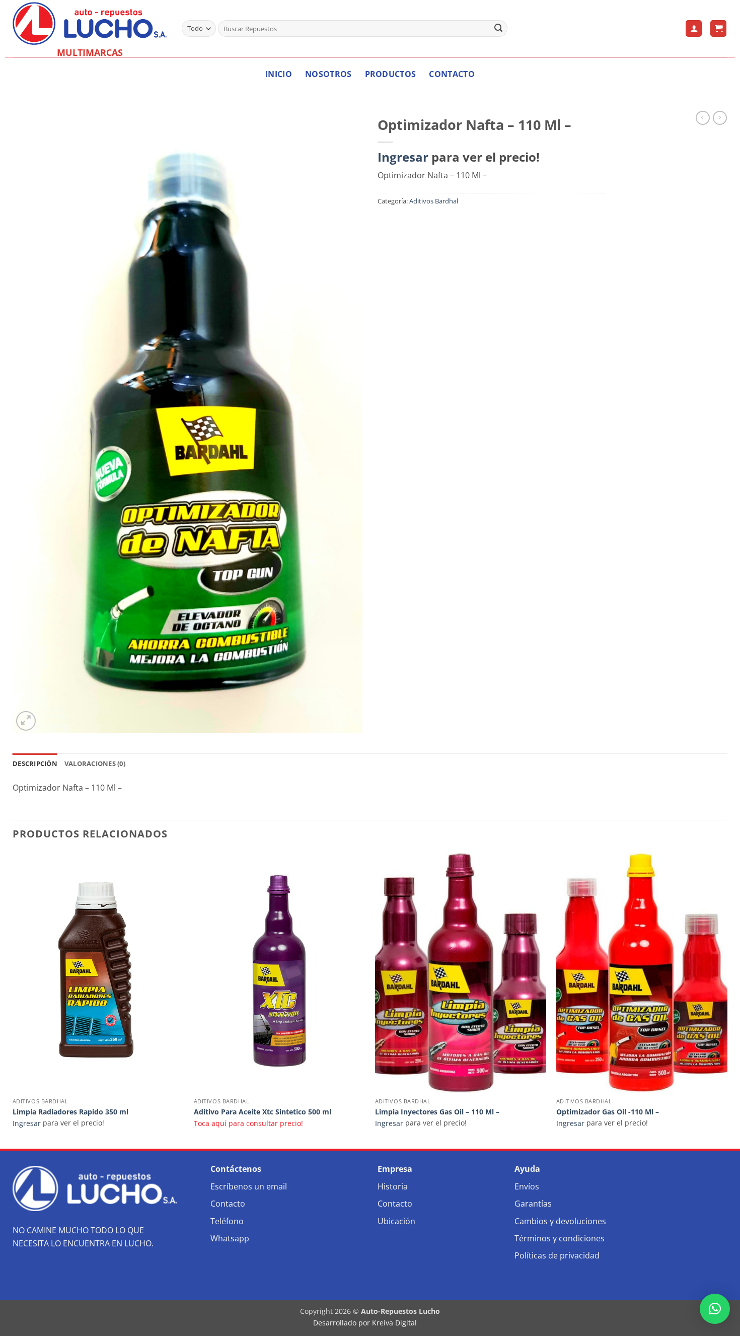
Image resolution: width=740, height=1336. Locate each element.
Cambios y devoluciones (560, 1221)
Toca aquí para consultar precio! (248, 1123)
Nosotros (328, 74)
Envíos (526, 1186)
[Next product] (703, 118)
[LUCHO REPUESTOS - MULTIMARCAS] (90, 23)
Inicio (278, 74)
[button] (694, 28)
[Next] (726, 1000)
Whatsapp (229, 1238)
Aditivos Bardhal (433, 200)
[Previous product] (720, 118)
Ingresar (403, 157)
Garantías (533, 1203)
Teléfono (227, 1221)
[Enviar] (498, 28)
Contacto (452, 74)
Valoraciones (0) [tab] (94, 763)
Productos (390, 74)
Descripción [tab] (35, 763)
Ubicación (396, 1221)
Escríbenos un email (248, 1186)
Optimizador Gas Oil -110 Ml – (607, 1111)
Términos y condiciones (559, 1238)
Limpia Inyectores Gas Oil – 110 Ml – (437, 1111)
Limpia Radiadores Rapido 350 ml (70, 1111)
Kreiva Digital (395, 1322)
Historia (393, 1186)
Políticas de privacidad (557, 1255)
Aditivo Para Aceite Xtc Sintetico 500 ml (262, 1111)
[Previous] (13, 1000)
